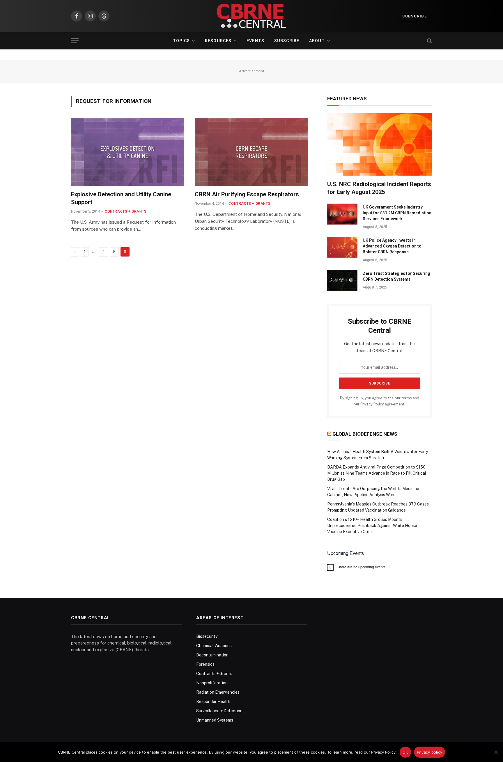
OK (405, 752)
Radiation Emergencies (218, 692)
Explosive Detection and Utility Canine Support (121, 198)
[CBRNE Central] (251, 16)
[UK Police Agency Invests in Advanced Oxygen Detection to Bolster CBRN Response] (342, 247)
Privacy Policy (372, 404)
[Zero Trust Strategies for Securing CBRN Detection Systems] (342, 280)
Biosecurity (206, 636)
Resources (218, 40)
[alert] (379, 567)
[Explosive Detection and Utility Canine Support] (127, 152)
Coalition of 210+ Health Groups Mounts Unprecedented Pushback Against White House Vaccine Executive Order (372, 525)
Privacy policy (429, 752)
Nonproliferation (212, 683)
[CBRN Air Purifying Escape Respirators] (251, 152)
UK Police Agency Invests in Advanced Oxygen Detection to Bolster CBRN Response (392, 246)
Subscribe (414, 16)
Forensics (205, 664)
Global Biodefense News (364, 434)
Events (255, 40)
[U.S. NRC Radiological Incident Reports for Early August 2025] (379, 144)
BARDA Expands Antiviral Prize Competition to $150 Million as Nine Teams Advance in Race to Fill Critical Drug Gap (376, 473)
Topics (181, 40)
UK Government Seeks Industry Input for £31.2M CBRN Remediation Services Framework (397, 213)
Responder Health (213, 701)
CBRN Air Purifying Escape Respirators (247, 194)
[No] (496, 752)
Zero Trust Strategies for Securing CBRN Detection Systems (396, 276)
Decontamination (212, 655)
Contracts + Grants (126, 211)
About (317, 40)
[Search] (429, 40)
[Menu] (75, 40)
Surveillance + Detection (219, 710)
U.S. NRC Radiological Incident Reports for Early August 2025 (379, 188)
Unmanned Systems (214, 720)
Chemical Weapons (214, 645)
